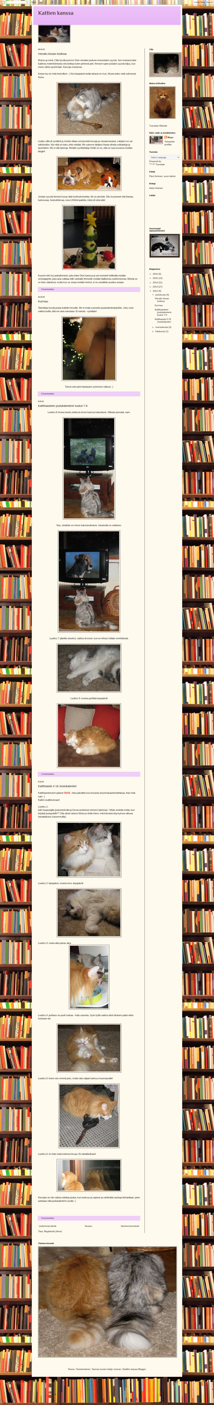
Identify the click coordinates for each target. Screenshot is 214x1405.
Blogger (142, 1369)
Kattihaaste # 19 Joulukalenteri (57, 786)
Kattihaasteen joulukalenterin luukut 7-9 (62, 405)
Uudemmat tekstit (47, 1226)
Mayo (170, 137)
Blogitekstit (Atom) (53, 1231)
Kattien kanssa (55, 13)
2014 (155, 282)
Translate (160, 164)
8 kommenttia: (48, 394)
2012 (155, 291)
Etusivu (88, 1226)
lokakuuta (160, 331)
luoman (117, 1369)
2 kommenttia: (48, 774)
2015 (155, 278)
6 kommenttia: (48, 289)
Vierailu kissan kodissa (52, 53)
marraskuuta (162, 327)
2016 (155, 274)
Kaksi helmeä (156, 188)
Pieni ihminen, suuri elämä (162, 176)
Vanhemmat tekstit (130, 1226)
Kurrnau (43, 301)
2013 (155, 286)
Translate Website (158, 125)
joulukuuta (160, 294)
